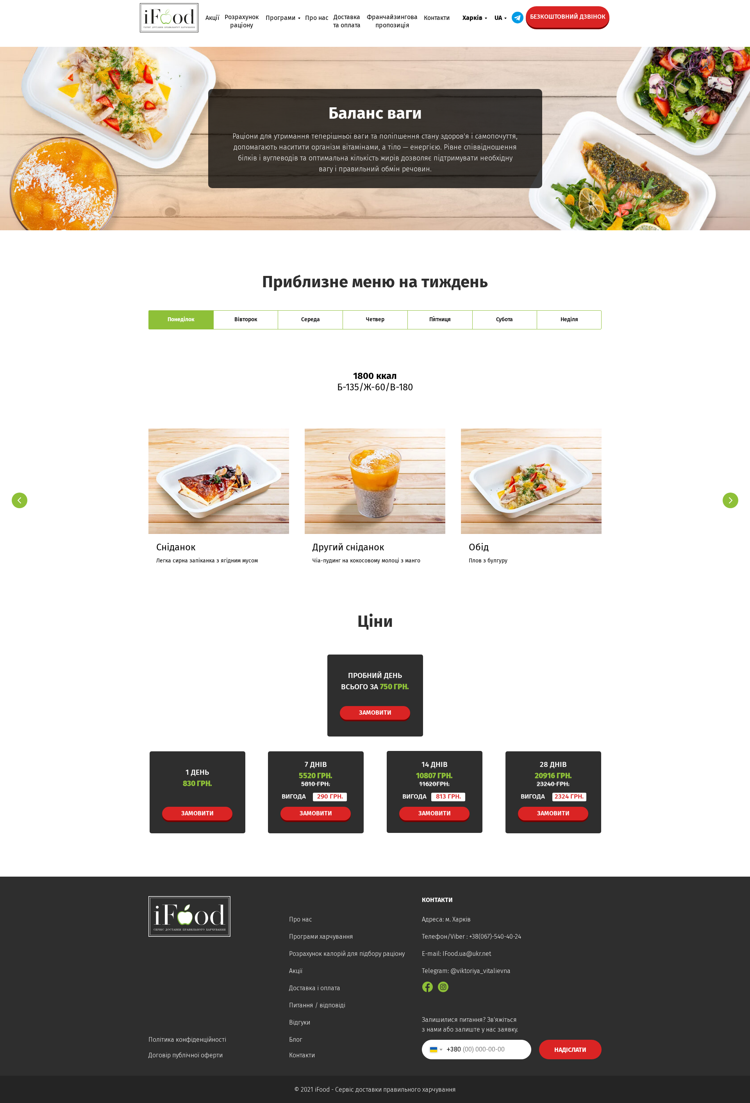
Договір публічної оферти (185, 1055)
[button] (567, 17)
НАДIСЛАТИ (570, 1049)
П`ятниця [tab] (440, 319)
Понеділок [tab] (181, 319)
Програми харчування (321, 936)
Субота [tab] (504, 319)
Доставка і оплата (314, 988)
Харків (472, 17)
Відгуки (299, 1022)
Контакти (437, 17)
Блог (295, 1039)
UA (498, 17)
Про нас (317, 17)
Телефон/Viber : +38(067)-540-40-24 (471, 936)
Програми (281, 17)
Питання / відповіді (317, 1005)
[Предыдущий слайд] (19, 500)
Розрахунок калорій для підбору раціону (347, 953)
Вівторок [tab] (245, 319)
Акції (212, 17)
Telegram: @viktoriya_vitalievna (466, 971)
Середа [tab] (310, 319)
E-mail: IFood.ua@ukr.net (456, 953)
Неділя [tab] (569, 319)
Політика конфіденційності (187, 1039)
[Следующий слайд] (730, 500)
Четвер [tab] (375, 319)
